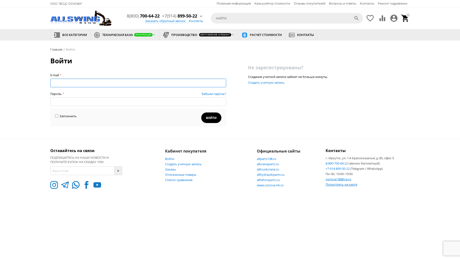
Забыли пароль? (213, 94)
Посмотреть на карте (341, 184)
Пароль (56, 94)
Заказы (170, 169)
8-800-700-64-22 (337, 163)
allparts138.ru (266, 159)
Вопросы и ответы (342, 3)
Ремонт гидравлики (392, 3)
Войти (169, 159)
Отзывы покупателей (309, 3)
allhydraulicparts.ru (270, 174)
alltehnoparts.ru (268, 180)
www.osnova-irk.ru (270, 185)
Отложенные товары (180, 174)
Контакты (367, 3)
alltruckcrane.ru (268, 169)
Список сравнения (178, 180)
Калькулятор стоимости (272, 3)
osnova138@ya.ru (338, 179)
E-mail (54, 75)
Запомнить (68, 116)
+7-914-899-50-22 (338, 168)
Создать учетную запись (266, 82)
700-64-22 (143, 16)
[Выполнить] (118, 171)
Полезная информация (234, 3)
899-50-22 (179, 16)
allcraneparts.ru (268, 164)
